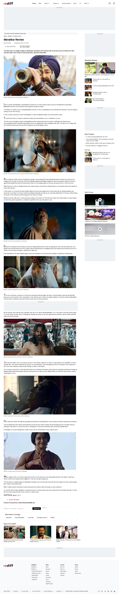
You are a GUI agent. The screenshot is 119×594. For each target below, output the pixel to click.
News (46, 3)
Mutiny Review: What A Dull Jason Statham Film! (100, 143)
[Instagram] (108, 591)
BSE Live (62, 567)
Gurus (75, 3)
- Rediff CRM (34, 577)
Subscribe (36, 508)
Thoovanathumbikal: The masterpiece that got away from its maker (100, 140)
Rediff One (33, 569)
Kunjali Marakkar (19, 517)
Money (55, 3)
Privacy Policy (25, 591)
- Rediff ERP (34, 579)
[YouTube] (111, 591)
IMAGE (53, 517)
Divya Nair (31, 517)
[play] (100, 199)
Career (76, 571)
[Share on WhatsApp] (99, 591)
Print (45, 507)
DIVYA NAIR (8, 43)
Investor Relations (48, 591)
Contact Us (59, 591)
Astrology (48, 581)
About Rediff (7, 591)
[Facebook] (105, 591)
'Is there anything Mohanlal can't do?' (97, 137)
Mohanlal (8, 517)
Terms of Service (36, 591)
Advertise (15, 591)
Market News (63, 571)
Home (34, 3)
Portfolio (62, 575)
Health (76, 567)
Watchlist (62, 573)
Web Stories (89, 192)
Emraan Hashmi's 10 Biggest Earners (97, 145)
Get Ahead (48, 577)
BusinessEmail (66, 3)
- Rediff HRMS (34, 575)
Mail (40, 3)
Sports (47, 573)
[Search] (109, 3)
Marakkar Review (42, 517)
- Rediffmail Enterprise (36, 571)
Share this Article (11, 46)
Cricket (47, 575)
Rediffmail (33, 567)
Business (48, 569)
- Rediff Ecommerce (36, 573)
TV (80, 3)
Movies (10, 36)
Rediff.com (72, 591)
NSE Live (62, 569)
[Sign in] (114, 3)
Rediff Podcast (49, 583)
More (86, 3)
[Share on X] (102, 591)
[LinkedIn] (114, 591)
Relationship (78, 573)
